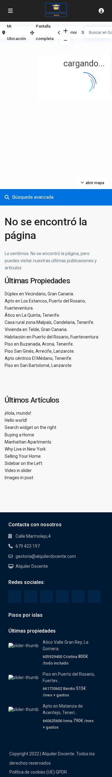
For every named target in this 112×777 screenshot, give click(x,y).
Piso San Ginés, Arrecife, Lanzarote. (40, 351)
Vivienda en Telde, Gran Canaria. (36, 329)
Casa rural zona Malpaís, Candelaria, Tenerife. (49, 322)
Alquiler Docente (32, 566)
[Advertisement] (28, 48)
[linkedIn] (46, 596)
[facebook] (14, 596)
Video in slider (18, 470)
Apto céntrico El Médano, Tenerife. (38, 358)
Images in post (19, 477)
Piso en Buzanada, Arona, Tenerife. (39, 344)
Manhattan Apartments (28, 441)
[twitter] (30, 596)
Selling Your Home (23, 456)
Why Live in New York (25, 449)
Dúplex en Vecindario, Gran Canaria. (39, 293)
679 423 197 (28, 546)
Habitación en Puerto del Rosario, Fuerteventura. (52, 336)
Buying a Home (19, 434)
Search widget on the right (30, 427)
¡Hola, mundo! (18, 413)
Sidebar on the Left (23, 463)
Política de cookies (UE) (32, 772)
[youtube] (78, 596)
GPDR (61, 772)
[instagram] (94, 596)
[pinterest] (62, 596)
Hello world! (16, 420)
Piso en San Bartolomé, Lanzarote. (38, 365)
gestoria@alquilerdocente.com (46, 556)
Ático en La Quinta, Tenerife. (32, 315)
